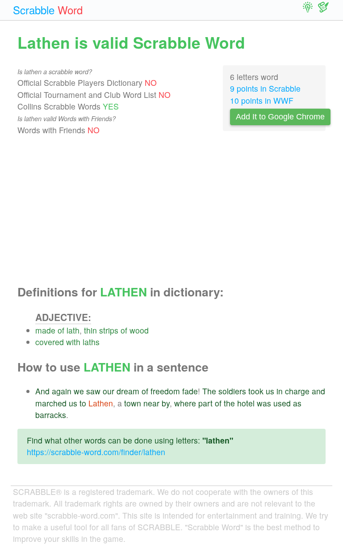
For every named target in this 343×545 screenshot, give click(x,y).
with (73, 341)
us (270, 391)
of (61, 330)
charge (297, 391)
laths (91, 341)
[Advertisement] (171, 210)
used (282, 403)
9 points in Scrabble (265, 88)
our (108, 391)
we (79, 391)
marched (51, 403)
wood (139, 330)
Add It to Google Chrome (280, 116)
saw (93, 391)
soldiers (232, 391)
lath (73, 330)
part (205, 403)
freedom (165, 391)
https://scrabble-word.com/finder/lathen (96, 451)
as (297, 403)
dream (128, 391)
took (256, 391)
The (209, 391)
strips (108, 330)
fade (190, 391)
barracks (50, 414)
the (229, 403)
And (42, 391)
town (132, 403)
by (166, 403)
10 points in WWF (261, 100)
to (82, 403)
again (61, 391)
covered (49, 341)
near (151, 403)
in (279, 391)
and (318, 391)
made (45, 330)
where (185, 403)
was (264, 403)
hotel (246, 403)
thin (90, 330)
